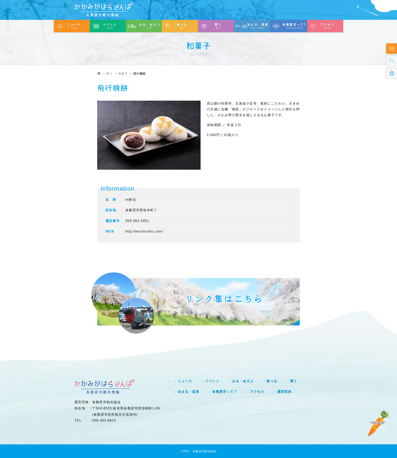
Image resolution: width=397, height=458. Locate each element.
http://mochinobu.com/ (144, 231)
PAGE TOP (378, 423)
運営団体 (284, 391)
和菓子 (123, 73)
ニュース (185, 381)
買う (109, 73)
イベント (212, 381)
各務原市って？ (224, 391)
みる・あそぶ (243, 381)
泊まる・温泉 (188, 391)
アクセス (257, 391)
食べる (272, 381)
